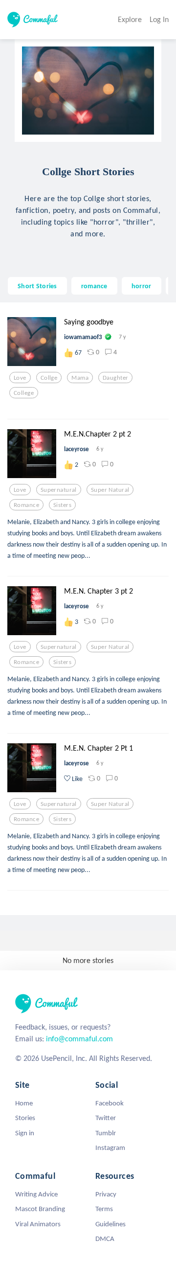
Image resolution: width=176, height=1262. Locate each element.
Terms (104, 1208)
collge (49, 377)
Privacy (105, 1194)
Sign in (24, 1132)
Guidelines (110, 1223)
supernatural (59, 489)
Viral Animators (38, 1223)
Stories (25, 1117)
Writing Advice (36, 1194)
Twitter (105, 1117)
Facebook (109, 1103)
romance (94, 285)
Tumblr (105, 1132)
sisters (62, 505)
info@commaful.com (79, 1038)
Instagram (110, 1147)
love (20, 377)
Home (24, 1103)
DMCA (104, 1238)
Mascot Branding (40, 1208)
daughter (115, 377)
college (24, 393)
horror (142, 285)
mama (79, 377)
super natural (110, 489)
